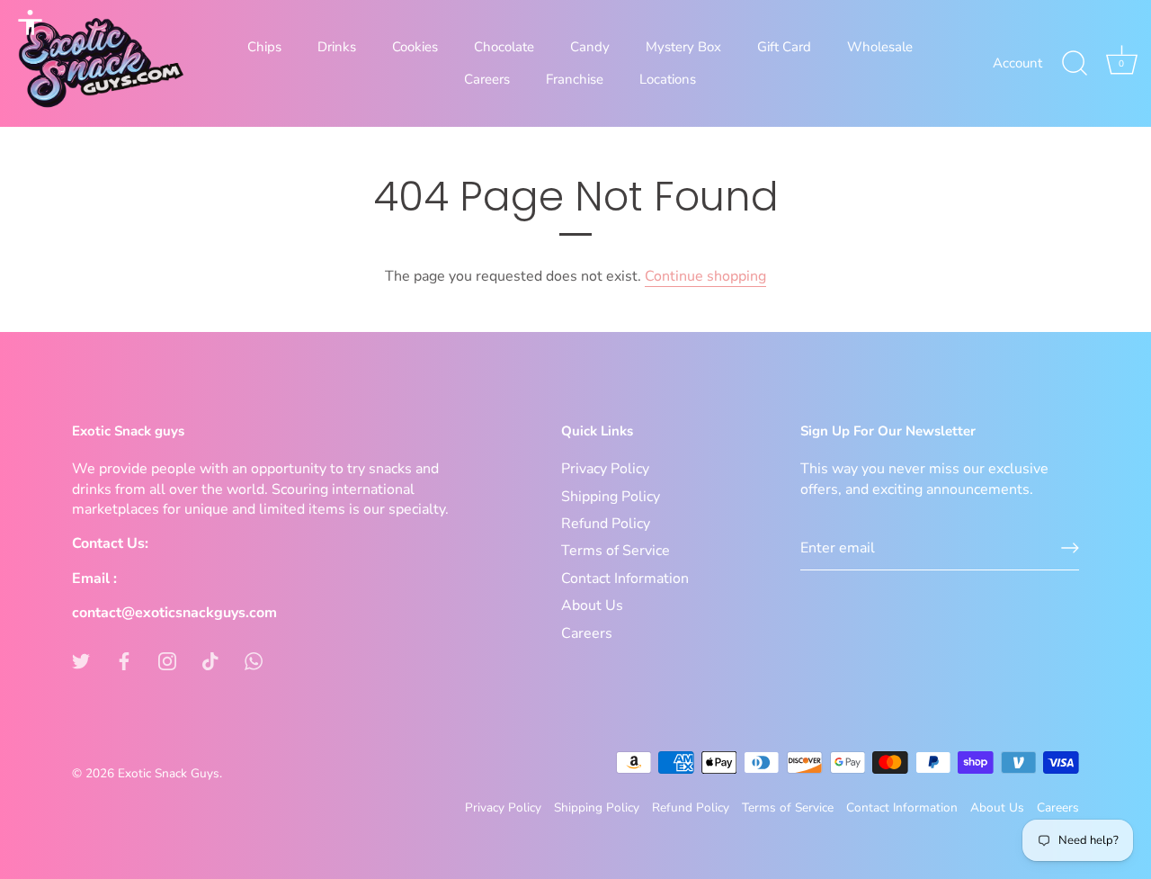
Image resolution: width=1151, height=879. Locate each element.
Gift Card (784, 47)
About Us (592, 605)
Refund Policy (605, 524)
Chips (264, 47)
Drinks (336, 47)
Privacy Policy (605, 469)
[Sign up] (1070, 548)
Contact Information (625, 578)
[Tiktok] (210, 660)
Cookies (415, 47)
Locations (667, 79)
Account (1017, 63)
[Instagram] (167, 660)
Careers (487, 79)
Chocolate (504, 47)
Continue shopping (705, 276)
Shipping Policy (610, 497)
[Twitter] (81, 660)
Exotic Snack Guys (168, 773)
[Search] (1074, 64)
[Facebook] (124, 660)
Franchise (574, 79)
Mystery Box (683, 47)
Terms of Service (615, 551)
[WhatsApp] (254, 660)
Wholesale (880, 47)
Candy (590, 47)
